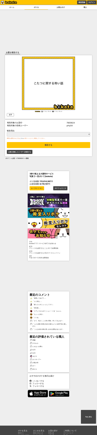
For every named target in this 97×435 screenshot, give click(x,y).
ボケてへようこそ (60, 188)
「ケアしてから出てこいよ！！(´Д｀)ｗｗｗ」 (47, 311)
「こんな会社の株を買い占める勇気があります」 (48, 329)
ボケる (36, 7)
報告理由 (10, 130)
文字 (10, 115)
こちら (22, 138)
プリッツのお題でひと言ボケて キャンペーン (44, 252)
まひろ (35, 356)
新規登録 (82, 2)
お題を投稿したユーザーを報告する (19, 152)
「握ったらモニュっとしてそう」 (43, 304)
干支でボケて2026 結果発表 (39, 257)
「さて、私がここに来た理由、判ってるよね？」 (48, 321)
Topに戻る (88, 417)
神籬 (34, 340)
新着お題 (51, 433)
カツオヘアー (37, 359)
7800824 (20, 158)
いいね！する (37, 381)
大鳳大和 (35, 362)
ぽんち (35, 369)
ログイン (91, 2)
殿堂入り (21, 433)
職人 (85, 7)
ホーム (11, 7)
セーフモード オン (37, 188)
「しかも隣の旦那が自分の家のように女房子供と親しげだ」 (49, 325)
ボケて (7, 158)
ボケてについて (68, 433)
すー (34, 366)
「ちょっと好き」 (38, 314)
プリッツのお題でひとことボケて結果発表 (43, 247)
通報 (27, 158)
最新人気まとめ (38, 433)
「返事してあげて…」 (39, 298)
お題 (13, 158)
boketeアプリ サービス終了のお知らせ (42, 242)
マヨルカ (35, 343)
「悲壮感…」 (36, 308)
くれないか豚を (38, 346)
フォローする (37, 383)
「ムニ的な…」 (37, 301)
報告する (48, 145)
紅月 (34, 350)
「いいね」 (36, 317)
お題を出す (61, 7)
